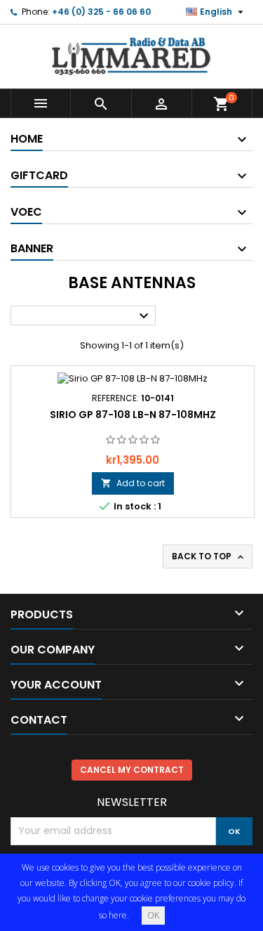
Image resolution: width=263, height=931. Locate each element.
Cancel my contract (132, 770)
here (118, 915)
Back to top (209, 556)
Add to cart (133, 483)
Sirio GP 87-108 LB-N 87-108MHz (133, 415)
